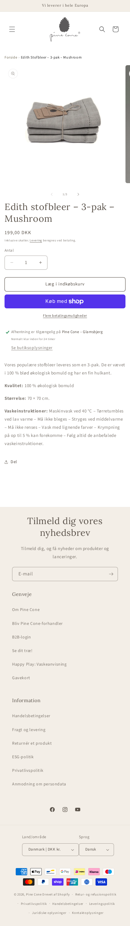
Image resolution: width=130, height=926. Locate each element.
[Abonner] (111, 574)
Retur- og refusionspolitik (95, 894)
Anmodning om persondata (39, 784)
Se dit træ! (22, 651)
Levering (36, 240)
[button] (12, 29)
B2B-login (21, 637)
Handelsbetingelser (31, 716)
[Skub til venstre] (51, 194)
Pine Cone (33, 894)
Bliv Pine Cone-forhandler (37, 624)
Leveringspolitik (102, 904)
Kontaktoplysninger (88, 913)
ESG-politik (23, 757)
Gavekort (21, 678)
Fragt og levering (28, 730)
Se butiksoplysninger (32, 348)
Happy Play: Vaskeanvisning (39, 664)
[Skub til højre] (78, 194)
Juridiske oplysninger (49, 913)
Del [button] (14, 462)
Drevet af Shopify (56, 894)
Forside (11, 57)
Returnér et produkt (32, 743)
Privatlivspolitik (27, 771)
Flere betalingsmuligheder (65, 315)
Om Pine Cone (26, 610)
